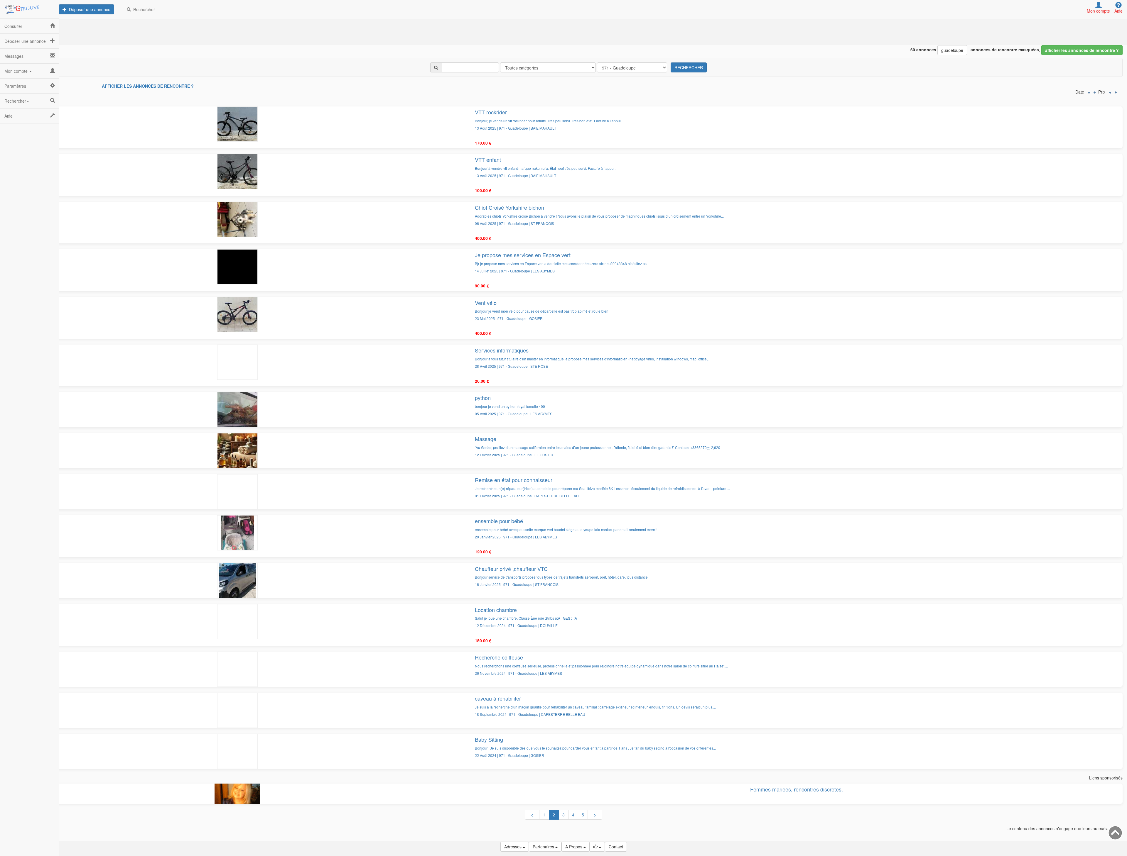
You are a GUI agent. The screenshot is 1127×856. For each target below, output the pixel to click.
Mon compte (16, 71)
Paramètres (15, 86)
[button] (597, 847)
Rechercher (143, 9)
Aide (8, 116)
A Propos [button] (574, 847)
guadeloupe (952, 50)
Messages (13, 56)
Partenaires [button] (544, 847)
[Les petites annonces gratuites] (29, 7)
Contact (616, 847)
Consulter (13, 26)
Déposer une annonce (88, 9)
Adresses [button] (513, 847)
